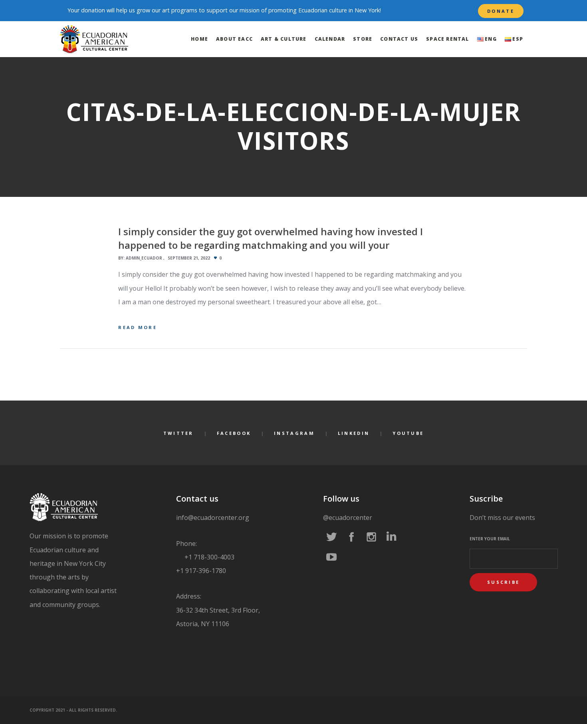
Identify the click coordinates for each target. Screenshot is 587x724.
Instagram (294, 433)
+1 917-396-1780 (201, 570)
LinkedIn (353, 433)
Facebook (234, 433)
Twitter (178, 433)
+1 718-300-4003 (208, 557)
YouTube (408, 433)
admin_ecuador (144, 258)
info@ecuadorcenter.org (212, 517)
